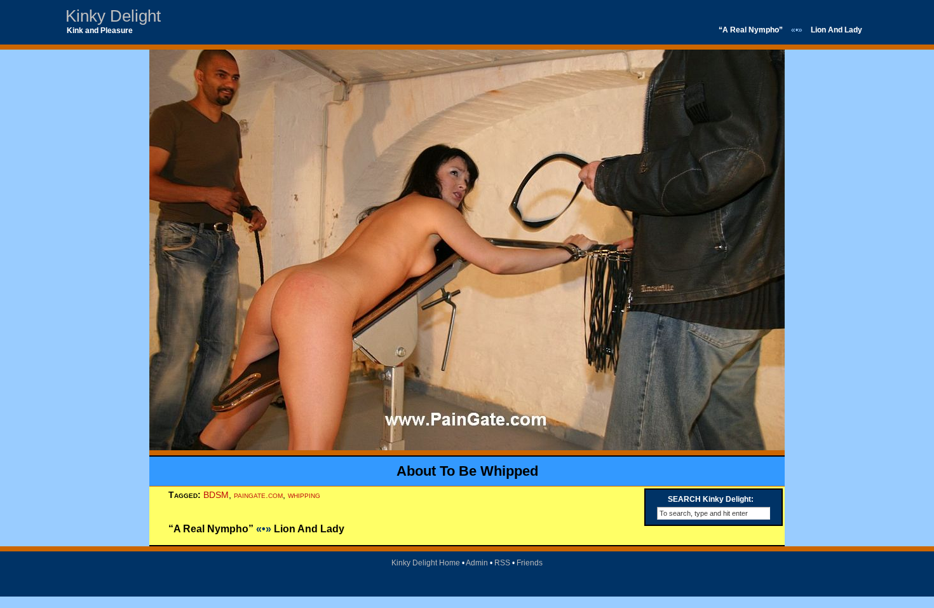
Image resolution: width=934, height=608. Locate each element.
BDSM (216, 495)
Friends (530, 562)
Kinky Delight (113, 15)
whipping (304, 495)
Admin (477, 562)
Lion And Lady (836, 29)
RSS (502, 562)
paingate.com (258, 495)
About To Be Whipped (467, 471)
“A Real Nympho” (751, 29)
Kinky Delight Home (425, 562)
